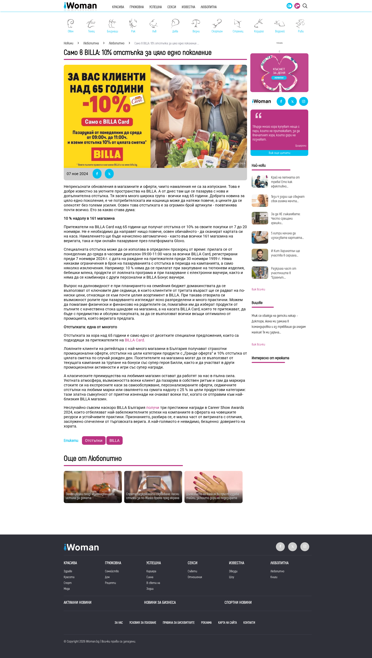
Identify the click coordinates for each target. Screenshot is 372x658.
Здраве (68, 571)
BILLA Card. (135, 340)
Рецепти (110, 583)
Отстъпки (93, 440)
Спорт (68, 583)
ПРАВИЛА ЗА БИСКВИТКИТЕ (179, 623)
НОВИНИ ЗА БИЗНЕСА (160, 602)
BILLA (114, 440)
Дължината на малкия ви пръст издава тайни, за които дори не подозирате (212, 496)
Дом (107, 577)
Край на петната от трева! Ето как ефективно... (285, 182)
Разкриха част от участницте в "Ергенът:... (283, 273)
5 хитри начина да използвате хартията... (287, 235)
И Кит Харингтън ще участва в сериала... (285, 253)
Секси (171, 7)
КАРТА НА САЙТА (227, 623)
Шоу (231, 577)
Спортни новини (238, 602)
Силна (149, 577)
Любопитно (277, 571)
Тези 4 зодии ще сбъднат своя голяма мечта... (288, 198)
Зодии (149, 589)
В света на (153, 583)
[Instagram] (303, 101)
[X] (292, 101)
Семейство (112, 571)
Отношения (195, 577)
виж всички (258, 289)
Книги (273, 577)
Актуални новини (77, 602)
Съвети (192, 571)
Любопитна (209, 7)
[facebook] (281, 101)
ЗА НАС (119, 623)
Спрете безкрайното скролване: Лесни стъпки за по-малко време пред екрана (152, 496)
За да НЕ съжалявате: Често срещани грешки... (285, 218)
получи (152, 407)
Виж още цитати (279, 153)
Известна (188, 7)
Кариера (151, 571)
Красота (69, 577)
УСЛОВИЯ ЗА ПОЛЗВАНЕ (142, 623)
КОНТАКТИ (249, 623)
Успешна (155, 7)
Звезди (233, 571)
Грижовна (137, 7)
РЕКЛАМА (206, 623)
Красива (118, 7)
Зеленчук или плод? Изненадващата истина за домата (90, 496)
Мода (67, 589)
